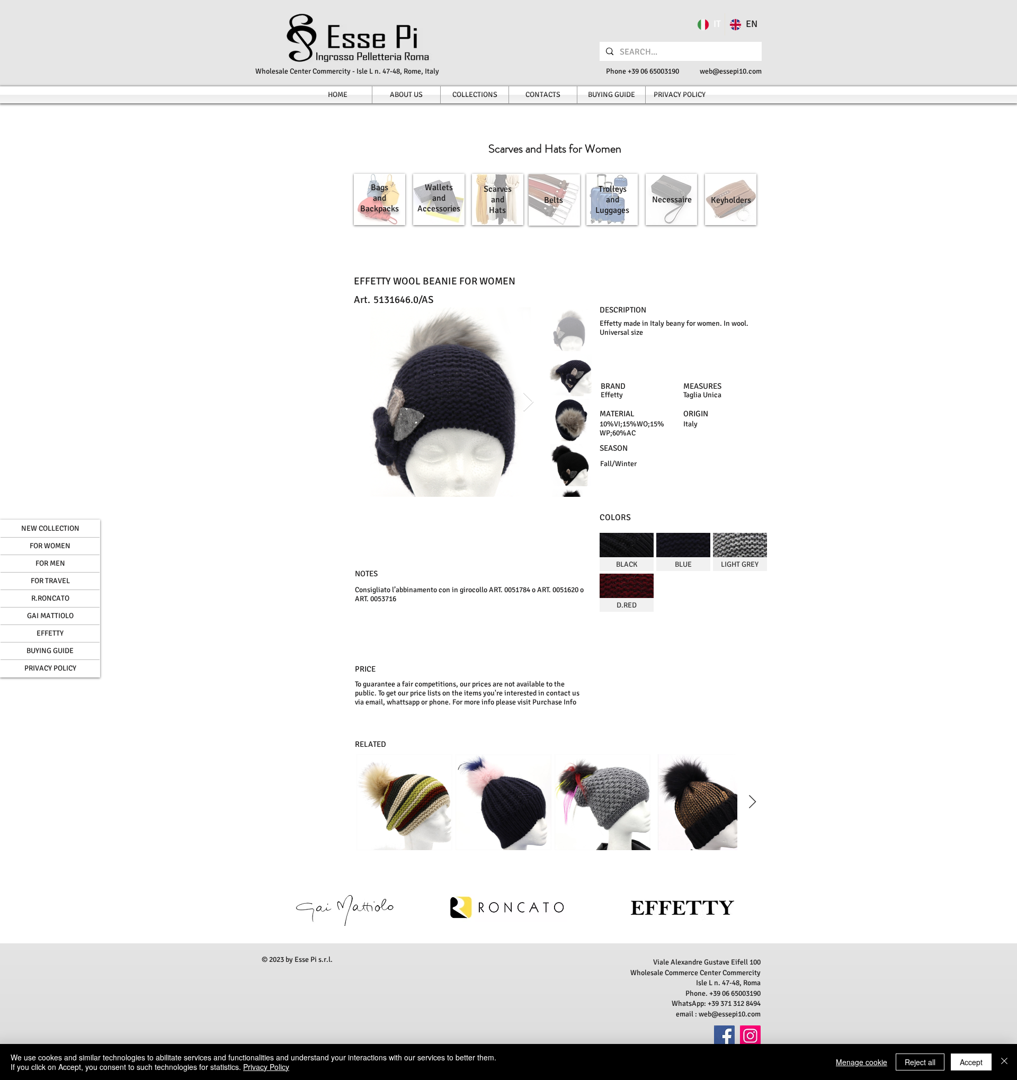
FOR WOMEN (50, 545)
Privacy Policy (266, 1066)
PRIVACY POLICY (50, 668)
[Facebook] (724, 1035)
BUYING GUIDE (50, 650)
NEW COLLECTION (50, 528)
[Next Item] (528, 402)
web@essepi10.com (731, 71)
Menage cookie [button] (861, 1062)
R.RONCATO (50, 598)
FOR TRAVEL (50, 580)
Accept (971, 1062)
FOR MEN (50, 563)
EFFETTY (50, 633)
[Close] (1004, 1062)
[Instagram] (750, 1035)
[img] (627, 552)
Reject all (920, 1062)
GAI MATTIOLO (50, 615)
